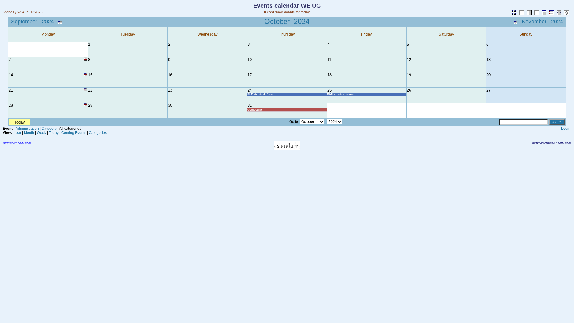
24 (250, 90)
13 (488, 59)
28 (11, 105)
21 (11, 90)
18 (329, 75)
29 (90, 105)
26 (409, 90)
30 (170, 105)
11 (329, 59)
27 (488, 90)
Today (54, 133)
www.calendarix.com (17, 142)
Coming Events (73, 133)
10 (250, 59)
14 (11, 75)
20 (488, 75)
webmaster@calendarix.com (551, 142)
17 (250, 75)
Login (565, 129)
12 (409, 59)
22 (90, 90)
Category (49, 129)
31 (250, 105)
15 (90, 75)
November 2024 (542, 22)
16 (170, 75)
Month (29, 133)
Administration (27, 129)
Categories (98, 133)
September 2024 (32, 22)
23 (170, 90)
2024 (301, 21)
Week (41, 133)
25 (329, 90)
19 (409, 75)
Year (17, 133)
